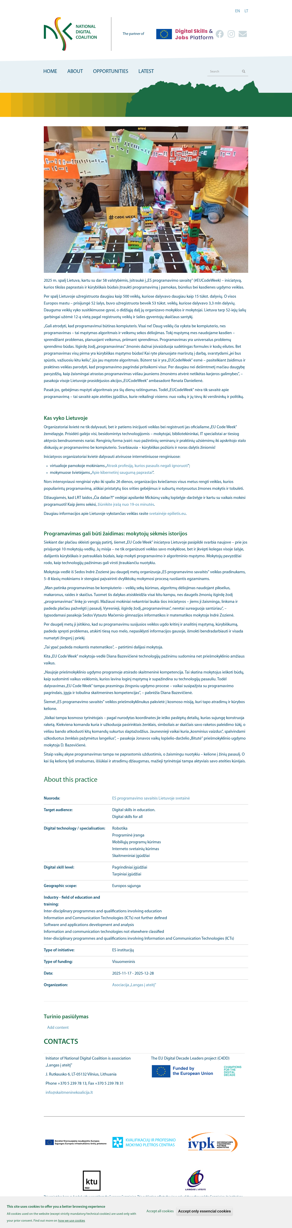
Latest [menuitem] (146, 71)
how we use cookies (71, 1221)
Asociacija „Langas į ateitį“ (134, 985)
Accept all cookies (160, 1211)
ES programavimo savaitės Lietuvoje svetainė (151, 799)
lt (246, 11)
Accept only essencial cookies (204, 1211)
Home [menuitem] (50, 71)
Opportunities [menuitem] (110, 71)
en (237, 11)
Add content (58, 1028)
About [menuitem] (75, 71)
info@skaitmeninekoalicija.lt (69, 1093)
